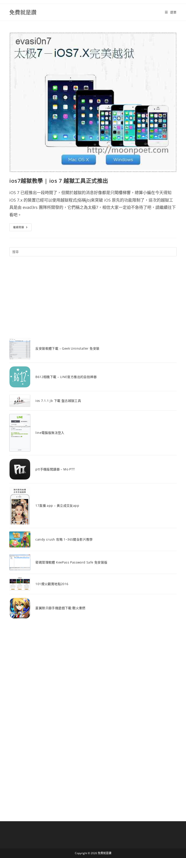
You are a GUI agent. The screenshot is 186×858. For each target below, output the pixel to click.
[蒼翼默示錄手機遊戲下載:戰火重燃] (19, 608)
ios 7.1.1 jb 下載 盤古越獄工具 (58, 400)
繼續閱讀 (22, 228)
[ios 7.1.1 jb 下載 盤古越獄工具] (19, 401)
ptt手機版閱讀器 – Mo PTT (55, 469)
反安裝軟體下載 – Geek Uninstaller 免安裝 (67, 348)
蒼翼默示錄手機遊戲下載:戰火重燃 (60, 608)
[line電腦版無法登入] (19, 433)
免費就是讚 (23, 12)
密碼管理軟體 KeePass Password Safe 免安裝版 (71, 562)
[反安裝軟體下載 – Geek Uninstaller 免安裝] (19, 348)
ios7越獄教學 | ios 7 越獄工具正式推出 (58, 180)
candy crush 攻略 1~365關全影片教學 (64, 539)
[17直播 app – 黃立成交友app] (19, 505)
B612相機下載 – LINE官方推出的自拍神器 (66, 377)
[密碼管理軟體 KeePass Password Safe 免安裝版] (19, 562)
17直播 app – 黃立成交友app (57, 505)
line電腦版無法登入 (49, 432)
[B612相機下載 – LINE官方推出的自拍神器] (19, 376)
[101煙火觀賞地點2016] (19, 583)
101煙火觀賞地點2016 (51, 584)
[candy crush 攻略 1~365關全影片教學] (19, 539)
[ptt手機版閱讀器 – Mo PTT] (19, 469)
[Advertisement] (93, 297)
